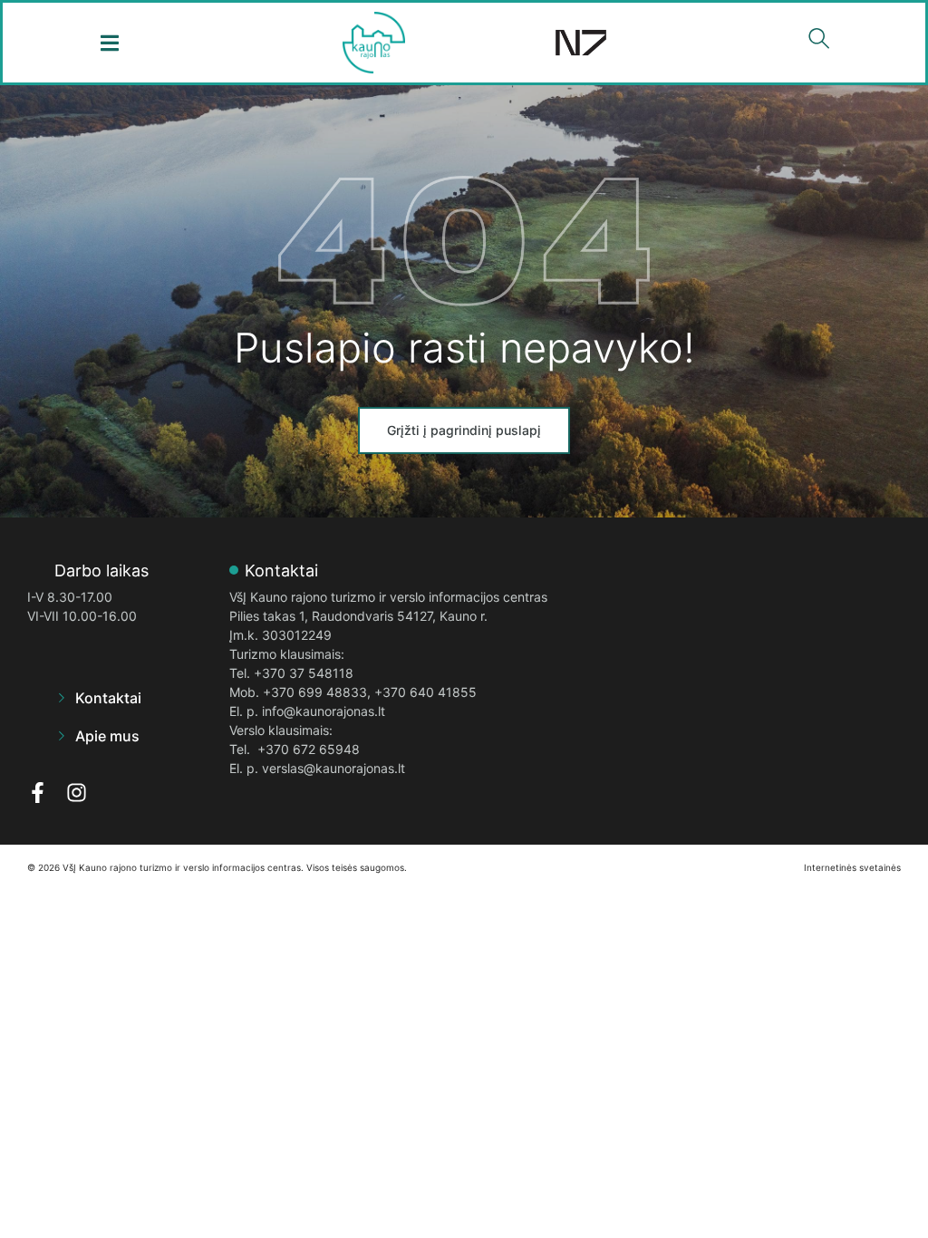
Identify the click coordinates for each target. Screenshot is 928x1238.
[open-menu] (109, 43)
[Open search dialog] (818, 42)
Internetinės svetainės (852, 867)
